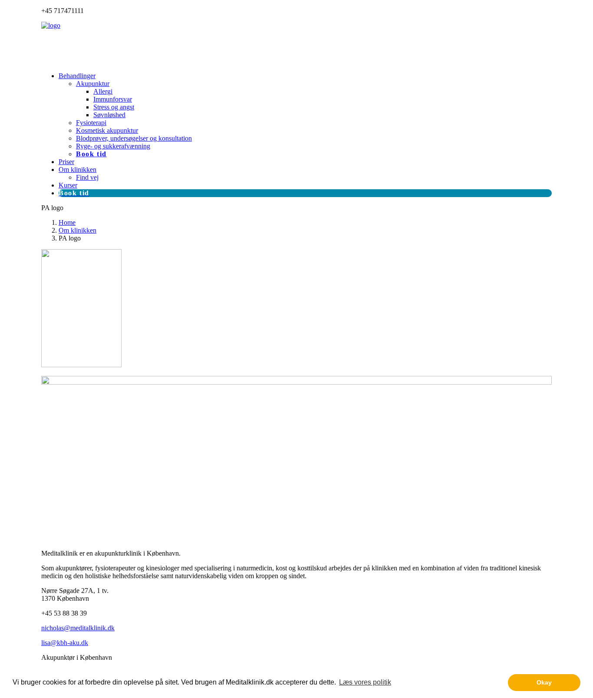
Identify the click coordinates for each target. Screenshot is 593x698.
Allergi (102, 91)
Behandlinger (77, 75)
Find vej (87, 177)
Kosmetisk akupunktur (107, 130)
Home (67, 222)
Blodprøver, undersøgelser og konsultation (134, 138)
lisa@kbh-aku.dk (64, 642)
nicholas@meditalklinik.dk (78, 628)
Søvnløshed (109, 115)
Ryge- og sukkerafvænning (113, 146)
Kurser (68, 185)
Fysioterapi (91, 122)
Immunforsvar (112, 99)
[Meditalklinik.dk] (296, 43)
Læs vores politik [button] (365, 682)
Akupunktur (92, 83)
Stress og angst (113, 107)
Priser (66, 161)
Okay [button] (544, 682)
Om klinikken (77, 169)
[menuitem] (305, 115)
